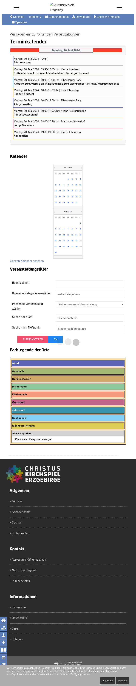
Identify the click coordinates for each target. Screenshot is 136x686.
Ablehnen (122, 680)
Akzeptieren (107, 680)
